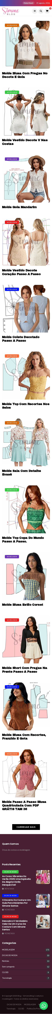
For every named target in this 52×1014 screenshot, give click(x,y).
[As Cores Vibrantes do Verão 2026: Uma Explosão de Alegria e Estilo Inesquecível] (43, 877)
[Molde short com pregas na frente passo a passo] (26, 640)
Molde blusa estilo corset (22, 604)
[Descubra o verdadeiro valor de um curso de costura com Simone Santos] (43, 922)
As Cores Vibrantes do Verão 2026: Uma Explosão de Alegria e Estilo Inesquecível (16, 880)
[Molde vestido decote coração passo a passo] (26, 242)
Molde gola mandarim (19, 207)
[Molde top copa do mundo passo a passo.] (26, 509)
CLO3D (5, 972)
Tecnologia (7, 978)
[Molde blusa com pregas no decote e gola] (26, 45)
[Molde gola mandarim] (26, 179)
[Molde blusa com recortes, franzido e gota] (26, 706)
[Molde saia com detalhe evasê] (26, 442)
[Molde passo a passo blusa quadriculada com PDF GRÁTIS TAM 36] (26, 773)
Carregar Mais (26, 827)
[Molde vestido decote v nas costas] (26, 112)
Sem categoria (8, 967)
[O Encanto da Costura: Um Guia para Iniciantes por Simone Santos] (43, 901)
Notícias (5, 961)
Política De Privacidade (36, 1009)
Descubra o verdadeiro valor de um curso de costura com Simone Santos (15, 925)
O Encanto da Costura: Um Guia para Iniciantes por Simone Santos (16, 902)
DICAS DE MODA (10, 872)
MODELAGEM (12, 25)
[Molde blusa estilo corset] (26, 576)
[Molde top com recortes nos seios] (26, 375)
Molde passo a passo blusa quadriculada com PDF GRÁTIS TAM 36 (24, 805)
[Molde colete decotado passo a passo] (26, 309)
